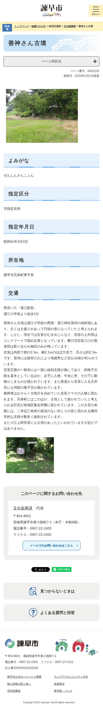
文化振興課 (70, 26)
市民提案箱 (13, 690)
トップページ (21, 26)
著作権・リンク (63, 690)
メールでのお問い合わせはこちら (51, 545)
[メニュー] (96, 11)
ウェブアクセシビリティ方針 (71, 676)
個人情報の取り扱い (19, 683)
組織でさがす (39, 26)
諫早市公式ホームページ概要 (24, 676)
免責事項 (59, 683)
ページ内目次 (51, 61)
